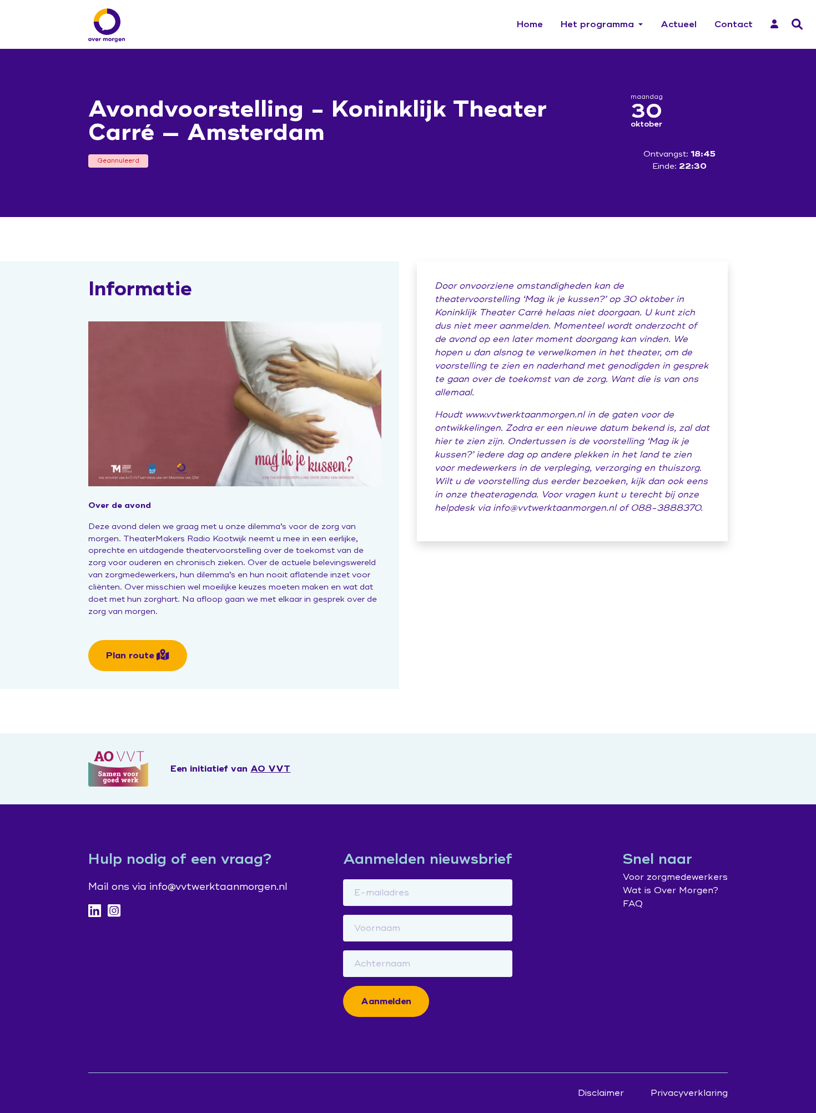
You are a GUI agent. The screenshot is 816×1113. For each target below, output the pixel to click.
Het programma (597, 24)
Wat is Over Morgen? (670, 890)
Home (530, 24)
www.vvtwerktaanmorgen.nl (525, 414)
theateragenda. (504, 494)
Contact (733, 24)
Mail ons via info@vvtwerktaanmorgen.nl (188, 886)
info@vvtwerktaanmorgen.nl (554, 507)
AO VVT (270, 768)
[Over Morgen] (106, 25)
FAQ (633, 903)
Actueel (679, 24)
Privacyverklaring (689, 1093)
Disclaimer (601, 1093)
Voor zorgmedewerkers (675, 877)
